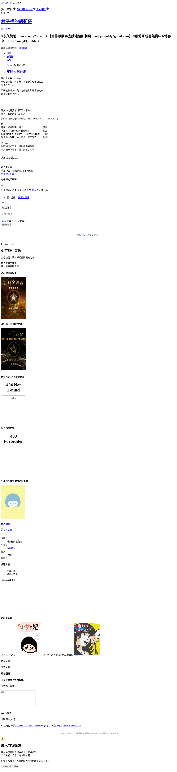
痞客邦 (27, 190)
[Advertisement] (46, 104)
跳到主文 (5, 29)
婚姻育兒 (23, 48)
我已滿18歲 (6, 766)
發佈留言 (5, 225)
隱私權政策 (104, 733)
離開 (16, 766)
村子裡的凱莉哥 (16, 21)
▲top (3, 202)
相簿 (9, 53)
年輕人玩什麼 (17, 71)
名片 (9, 60)
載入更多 (5, 208)
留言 (34, 190)
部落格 (10, 56)
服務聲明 (114, 733)
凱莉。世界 (23, 197)
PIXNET (68, 733)
